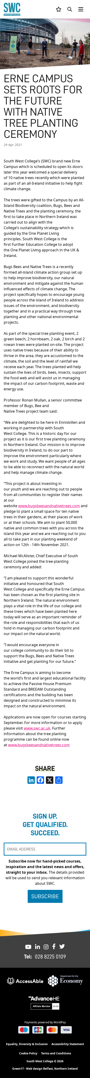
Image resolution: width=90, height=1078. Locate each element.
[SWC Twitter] (62, 946)
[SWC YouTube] (28, 946)
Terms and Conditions (56, 1053)
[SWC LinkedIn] (37, 946)
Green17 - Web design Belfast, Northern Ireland (45, 1069)
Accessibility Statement (67, 1044)
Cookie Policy (28, 1053)
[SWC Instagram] (46, 946)
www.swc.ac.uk (37, 728)
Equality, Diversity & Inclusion (27, 1044)
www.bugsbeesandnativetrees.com (49, 505)
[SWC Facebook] (54, 946)
